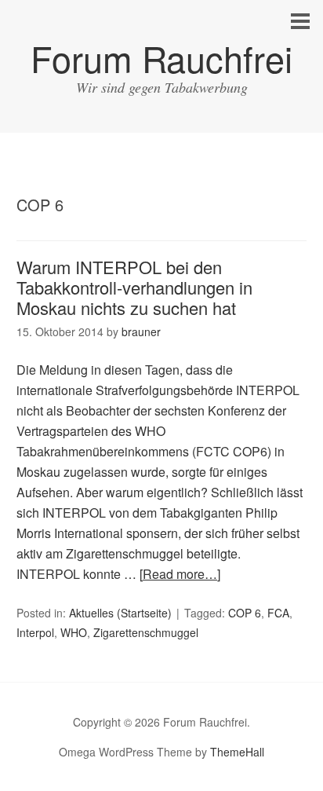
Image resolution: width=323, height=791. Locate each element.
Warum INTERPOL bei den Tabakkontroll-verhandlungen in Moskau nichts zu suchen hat (134, 287)
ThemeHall (237, 752)
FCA (278, 613)
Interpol (35, 632)
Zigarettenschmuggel (145, 632)
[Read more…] (180, 574)
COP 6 (244, 613)
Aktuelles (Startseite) (120, 613)
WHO (73, 632)
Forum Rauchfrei (161, 57)
